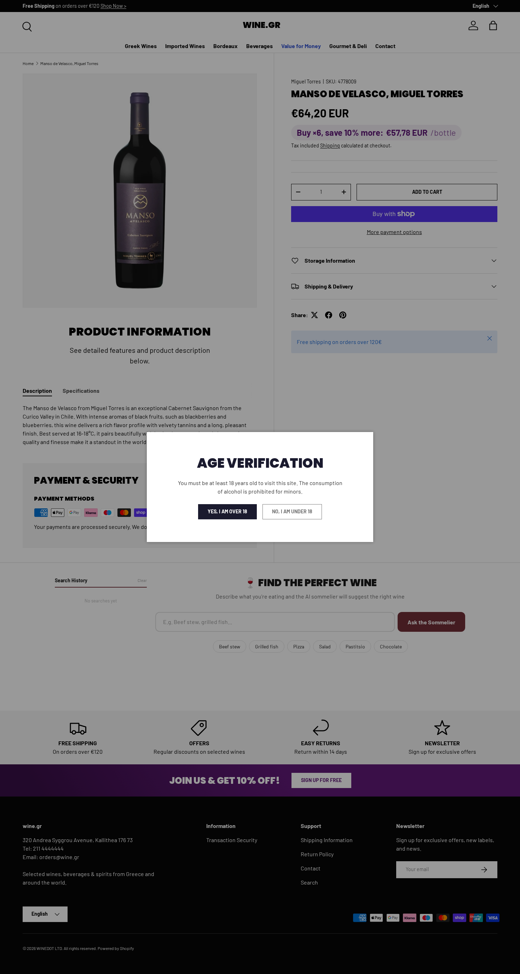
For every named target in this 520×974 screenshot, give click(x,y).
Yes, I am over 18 (227, 511)
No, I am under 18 (292, 511)
